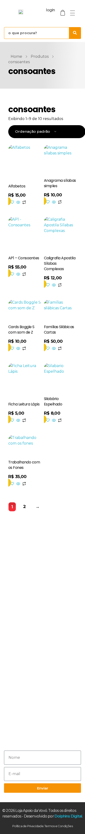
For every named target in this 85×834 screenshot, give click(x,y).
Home (16, 56)
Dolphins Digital (68, 816)
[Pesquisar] (75, 33)
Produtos (40, 56)
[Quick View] (18, 202)
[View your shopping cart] (62, 13)
